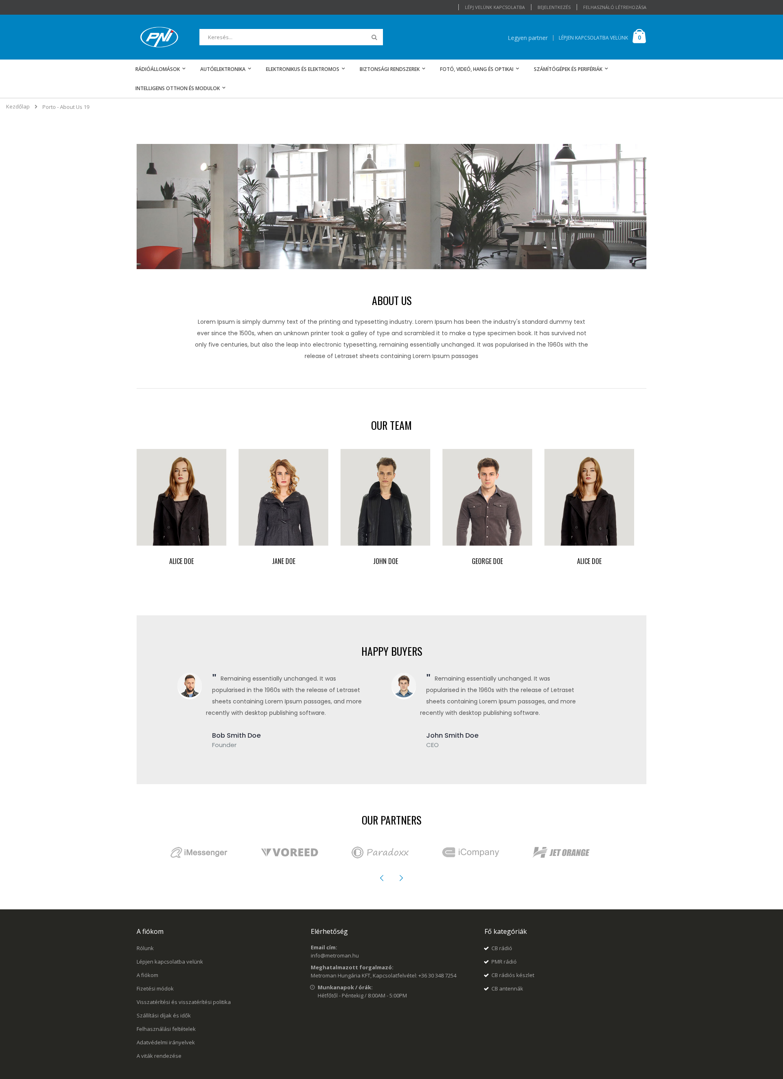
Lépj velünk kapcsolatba (495, 7)
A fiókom (147, 975)
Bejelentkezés (554, 7)
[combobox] (291, 37)
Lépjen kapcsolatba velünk (170, 961)
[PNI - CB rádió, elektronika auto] (159, 37)
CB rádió (501, 948)
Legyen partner (528, 38)
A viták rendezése (159, 1055)
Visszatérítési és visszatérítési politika (184, 1002)
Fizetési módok (155, 988)
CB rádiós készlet (512, 975)
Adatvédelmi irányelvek (166, 1042)
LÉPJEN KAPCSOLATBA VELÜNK (593, 37)
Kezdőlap (18, 106)
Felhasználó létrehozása (614, 7)
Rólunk (145, 948)
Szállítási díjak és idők (164, 1015)
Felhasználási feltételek (166, 1029)
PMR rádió (504, 961)
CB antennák (507, 988)
